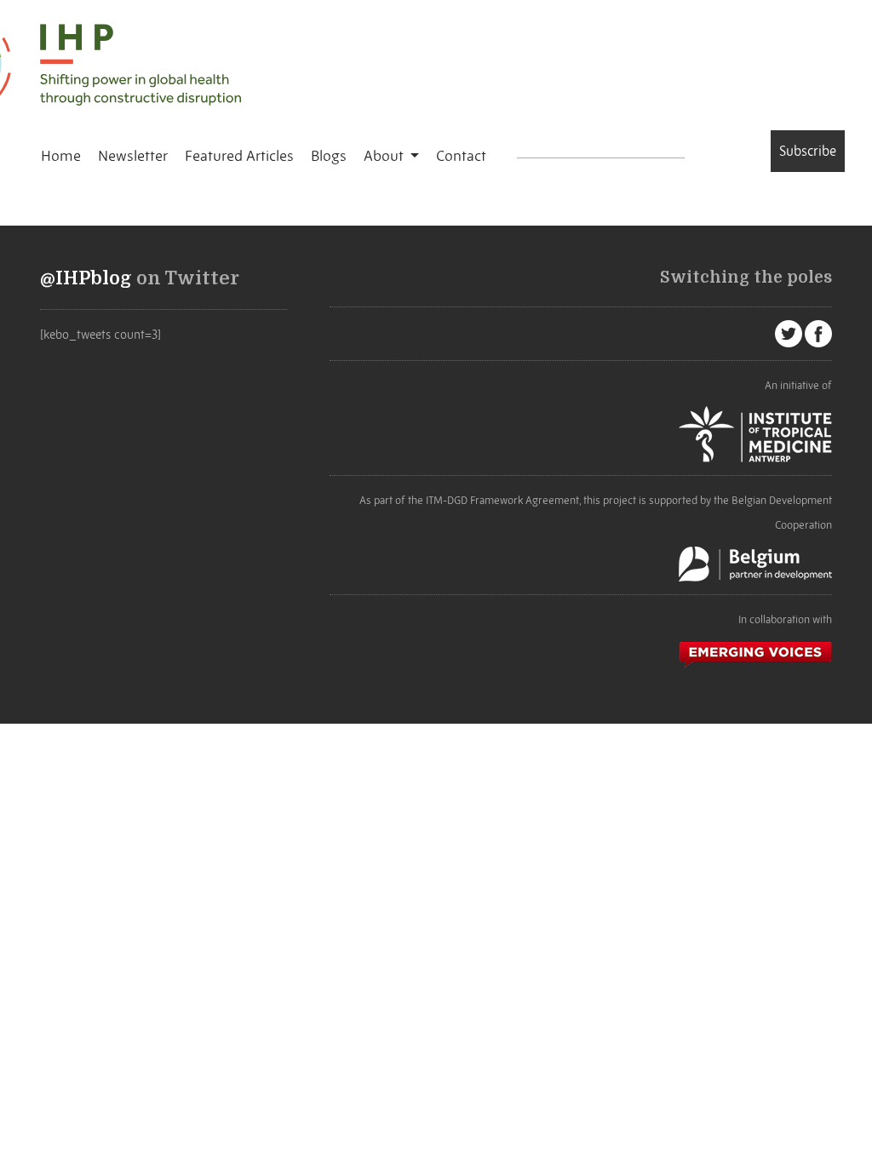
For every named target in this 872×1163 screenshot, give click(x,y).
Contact (461, 155)
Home (61, 155)
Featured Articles (239, 155)
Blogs (329, 155)
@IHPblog (86, 278)
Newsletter (133, 155)
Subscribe (807, 150)
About (385, 155)
